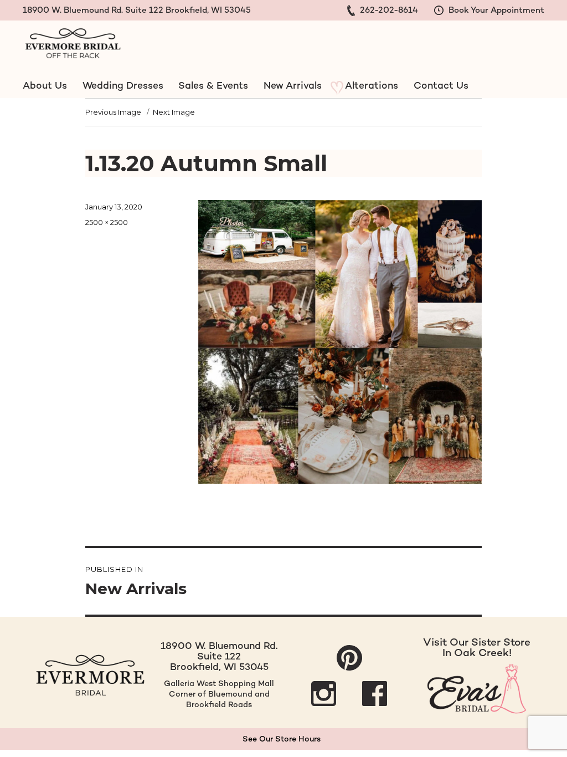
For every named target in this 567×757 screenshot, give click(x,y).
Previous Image (113, 112)
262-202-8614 (388, 9)
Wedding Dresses (123, 85)
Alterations (371, 85)
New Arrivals (293, 85)
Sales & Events (213, 85)
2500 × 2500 (106, 222)
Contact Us (441, 85)
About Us (45, 85)
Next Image (174, 112)
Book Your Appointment (495, 9)
